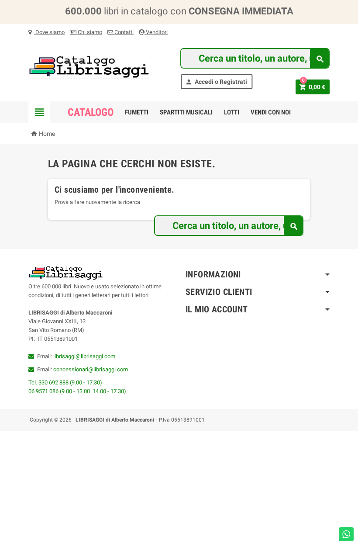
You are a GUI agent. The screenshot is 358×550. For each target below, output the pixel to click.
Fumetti (136, 112)
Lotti (231, 112)
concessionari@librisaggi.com (90, 369)
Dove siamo (49, 32)
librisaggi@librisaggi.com (84, 356)
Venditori (156, 32)
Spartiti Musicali (186, 112)
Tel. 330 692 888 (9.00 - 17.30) (65, 382)
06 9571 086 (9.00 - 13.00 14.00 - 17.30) (77, 391)
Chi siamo (89, 32)
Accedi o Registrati (216, 82)
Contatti (123, 32)
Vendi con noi (271, 112)
